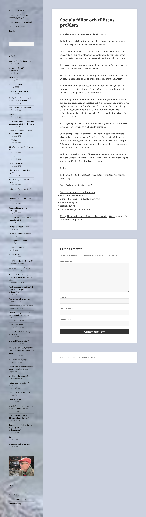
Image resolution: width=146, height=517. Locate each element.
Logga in (12, 491)
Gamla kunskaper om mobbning (75, 209)
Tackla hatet (14, 140)
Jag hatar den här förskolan (20, 268)
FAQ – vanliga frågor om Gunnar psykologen (18, 16)
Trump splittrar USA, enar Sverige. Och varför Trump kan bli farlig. (21, 350)
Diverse (12, 114)
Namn (63, 297)
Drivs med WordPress (87, 357)
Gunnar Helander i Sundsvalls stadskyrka (80, 199)
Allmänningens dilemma (72, 99)
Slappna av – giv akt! (17, 247)
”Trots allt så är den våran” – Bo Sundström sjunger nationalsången (21, 289)
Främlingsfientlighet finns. (19, 392)
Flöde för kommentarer (18, 499)
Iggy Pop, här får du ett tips (20, 61)
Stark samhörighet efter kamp (74, 195)
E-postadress (66, 308)
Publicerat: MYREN (16, 11)
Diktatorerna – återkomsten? (20, 107)
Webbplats (65, 319)
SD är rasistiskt (15, 399)
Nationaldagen (15, 437)
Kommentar (67, 261)
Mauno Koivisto (67, 205)
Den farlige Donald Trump (19, 254)
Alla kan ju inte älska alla (19, 227)
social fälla (95, 34)
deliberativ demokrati (97, 154)
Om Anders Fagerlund (18, 26)
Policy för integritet (68, 357)
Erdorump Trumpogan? (18, 360)
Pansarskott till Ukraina (18, 91)
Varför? (12, 156)
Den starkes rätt (15, 77)
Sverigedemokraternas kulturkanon (77, 192)
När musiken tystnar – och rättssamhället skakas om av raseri (20, 315)
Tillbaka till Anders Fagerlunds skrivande (87, 216)
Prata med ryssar (16, 84)
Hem (62, 216)
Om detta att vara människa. (20, 233)
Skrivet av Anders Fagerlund (20, 22)
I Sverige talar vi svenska (19, 240)
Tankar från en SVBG (17, 324)
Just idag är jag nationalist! (19, 376)
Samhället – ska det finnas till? (21, 261)
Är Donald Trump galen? (19, 341)
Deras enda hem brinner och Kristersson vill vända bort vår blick (21, 277)
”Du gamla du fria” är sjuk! (19, 444)
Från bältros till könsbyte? (19, 299)
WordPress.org (15, 504)
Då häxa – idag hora (70, 202)
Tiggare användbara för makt (21, 306)
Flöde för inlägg (15, 495)
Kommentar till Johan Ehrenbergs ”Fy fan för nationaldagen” (20, 427)
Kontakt (12, 31)
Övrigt (112, 216)
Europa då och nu (16, 163)
